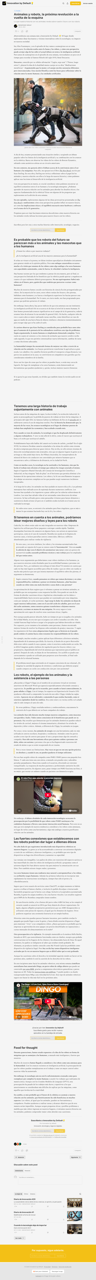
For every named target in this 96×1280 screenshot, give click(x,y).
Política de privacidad (60, 1137)
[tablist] (22, 1171)
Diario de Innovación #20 (24, 1199)
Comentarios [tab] (19, 1171)
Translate (18, 10)
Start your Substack (41, 1271)
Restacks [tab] (27, 1171)
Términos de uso (48, 1135)
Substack (38, 1276)
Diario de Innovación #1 (24, 1212)
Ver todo (18, 1238)
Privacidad (47, 1267)
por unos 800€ (28, 969)
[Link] (11, 243)
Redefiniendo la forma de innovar (25, 1215)
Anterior (21, 1157)
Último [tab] (26, 1194)
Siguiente (74, 1157)
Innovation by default (25, 25)
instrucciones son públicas (45, 972)
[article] (48, 1203)
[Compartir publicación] (67, 3)
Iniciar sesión (88, 3)
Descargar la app (57, 1271)
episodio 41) (74, 420)
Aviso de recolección (65, 1267)
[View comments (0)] (22, 31)
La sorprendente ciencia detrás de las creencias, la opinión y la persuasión (38, 1202)
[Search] (63, 3)
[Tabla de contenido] (2, 640)
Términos (55, 1267)
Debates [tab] (32, 1194)
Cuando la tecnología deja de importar (30, 1225)
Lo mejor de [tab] (18, 1194)
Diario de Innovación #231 (22, 1228)
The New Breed (65, 170)
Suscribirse (75, 3)
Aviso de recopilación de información (41, 1137)
